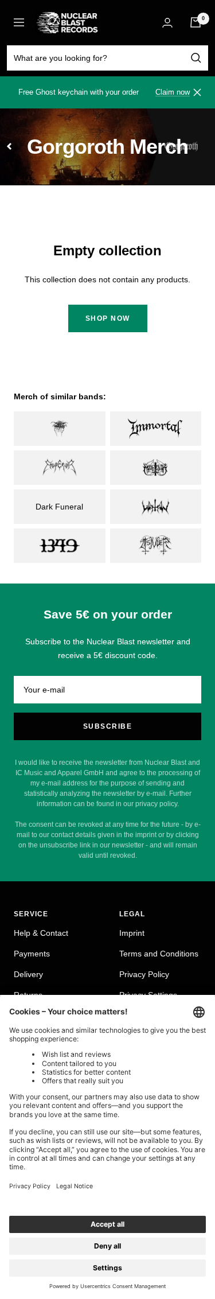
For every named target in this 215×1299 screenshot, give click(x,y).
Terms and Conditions (158, 953)
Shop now (107, 318)
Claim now (172, 92)
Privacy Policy (144, 974)
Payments (32, 953)
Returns (28, 994)
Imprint (131, 933)
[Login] (167, 23)
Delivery (28, 974)
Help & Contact (41, 933)
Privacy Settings (148, 994)
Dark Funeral (59, 506)
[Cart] (195, 22)
